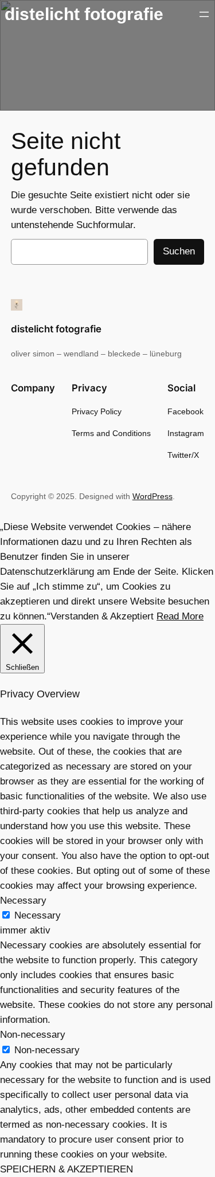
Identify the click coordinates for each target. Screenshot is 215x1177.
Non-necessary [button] (32, 1034)
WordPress (152, 496)
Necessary (37, 915)
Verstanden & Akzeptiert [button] (102, 616)
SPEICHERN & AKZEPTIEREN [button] (66, 1169)
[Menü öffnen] (204, 14)
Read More (180, 616)
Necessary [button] (23, 900)
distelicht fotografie (84, 14)
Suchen (179, 251)
